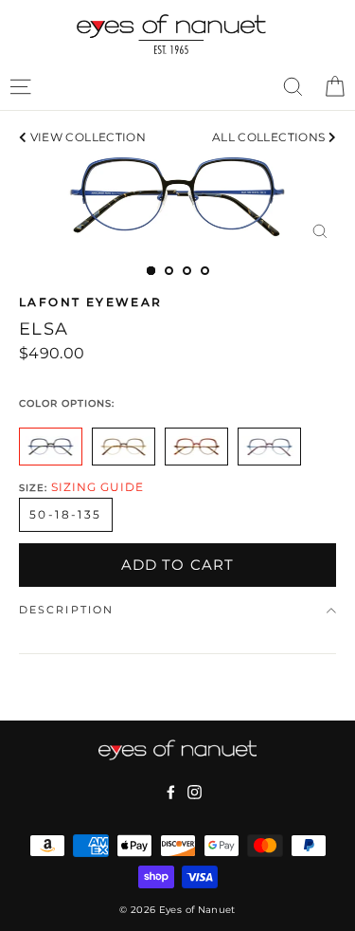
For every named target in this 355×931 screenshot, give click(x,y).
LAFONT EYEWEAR (91, 302)
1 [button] (151, 270)
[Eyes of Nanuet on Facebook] (171, 791)
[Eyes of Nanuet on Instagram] (194, 791)
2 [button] (169, 270)
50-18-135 (65, 514)
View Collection (86, 137)
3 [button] (187, 270)
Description (66, 610)
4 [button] (205, 270)
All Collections (270, 137)
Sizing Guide (97, 487)
